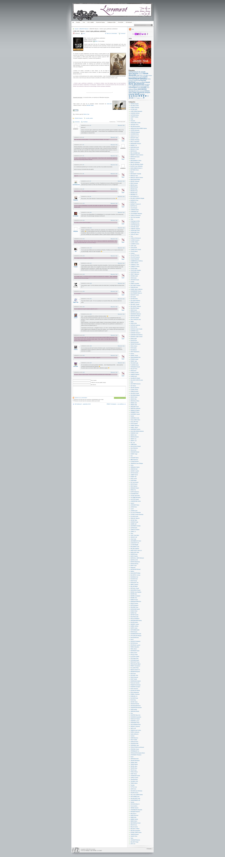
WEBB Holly (133, 817)
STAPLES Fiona (134, 741)
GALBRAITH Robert (135, 378)
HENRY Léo (133, 438)
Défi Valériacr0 (129, 22)
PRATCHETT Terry (135, 662)
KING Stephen (134, 486)
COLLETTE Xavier (135, 255)
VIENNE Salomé (134, 807)
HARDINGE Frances (135, 429)
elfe (141, 77)
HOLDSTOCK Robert (136, 446)
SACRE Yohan (134, 702)
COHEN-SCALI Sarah (136, 249)
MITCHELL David (135, 588)
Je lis (84, 22)
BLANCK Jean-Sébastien (137, 166)
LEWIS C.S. (133, 531)
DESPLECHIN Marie (135, 315)
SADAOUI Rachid (135, 703)
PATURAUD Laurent (135, 645)
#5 (83, 164)
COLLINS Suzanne (135, 257)
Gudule (132, 416)
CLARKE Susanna (135, 240)
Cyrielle (132, 281)
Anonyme (133, 120)
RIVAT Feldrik (134, 679)
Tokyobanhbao (134, 779)
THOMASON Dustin (135, 775)
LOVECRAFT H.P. (135, 543)
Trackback (85, 121)
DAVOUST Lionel (135, 295)
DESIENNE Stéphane (136, 314)
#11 (91, 212)
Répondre (120, 125)
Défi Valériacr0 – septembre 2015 (83, 404)
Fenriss (132, 353)
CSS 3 (100, 850)
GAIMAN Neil (134, 376)
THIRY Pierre (134, 773)
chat (137, 75)
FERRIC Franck (134, 355)
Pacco (132, 639)
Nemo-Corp (86, 114)
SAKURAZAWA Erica (136, 705)
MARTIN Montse (134, 563)
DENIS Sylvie (134, 310)
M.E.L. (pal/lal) (91, 22)
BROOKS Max (134, 189)
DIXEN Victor (134, 323)
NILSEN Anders (134, 622)
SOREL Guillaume (135, 732)
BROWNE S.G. (134, 194)
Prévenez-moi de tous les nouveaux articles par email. (87, 401)
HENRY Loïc (134, 440)
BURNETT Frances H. (136, 204)
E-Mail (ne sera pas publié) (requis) (98, 382)
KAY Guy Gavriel (134, 482)
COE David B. (134, 247)
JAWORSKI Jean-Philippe (137, 463)
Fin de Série (120, 22)
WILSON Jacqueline (135, 830)
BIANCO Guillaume (135, 162)
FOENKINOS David (135, 367)
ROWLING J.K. (134, 696)
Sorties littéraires (135, 734)
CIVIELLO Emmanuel (136, 238)
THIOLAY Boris (134, 772)
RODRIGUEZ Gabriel (136, 681)
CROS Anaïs (133, 278)
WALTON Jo (133, 813)
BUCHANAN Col (135, 196)
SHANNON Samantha (136, 717)
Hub (132, 455)
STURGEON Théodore (136, 754)
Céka (132, 219)
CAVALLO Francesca (136, 215)
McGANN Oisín (134, 578)
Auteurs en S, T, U (135, 136)
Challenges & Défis (111, 22)
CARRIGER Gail (134, 211)
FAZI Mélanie (134, 349)
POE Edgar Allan (135, 658)
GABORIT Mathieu (135, 374)
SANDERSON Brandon (136, 707)
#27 (91, 362)
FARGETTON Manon (135, 344)
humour (132, 82)
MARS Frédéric (134, 556)
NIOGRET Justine (135, 624)
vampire (147, 92)
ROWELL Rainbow (135, 694)
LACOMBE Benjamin (136, 497)
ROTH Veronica (134, 688)
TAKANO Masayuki (135, 760)
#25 (91, 345)
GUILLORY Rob (134, 421)
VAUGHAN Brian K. (135, 804)
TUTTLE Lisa (134, 787)
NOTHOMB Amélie (135, 630)
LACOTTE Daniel (135, 499)
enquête (145, 77)
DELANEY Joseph (135, 304)
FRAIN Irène (133, 370)
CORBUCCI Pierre (135, 266)
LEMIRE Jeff (133, 524)
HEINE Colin (134, 435)
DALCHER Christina (135, 285)
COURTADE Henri (135, 272)
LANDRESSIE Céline (136, 501)
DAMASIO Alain (134, 287)
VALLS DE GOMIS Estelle (137, 794)
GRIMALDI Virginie (135, 410)
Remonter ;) (149, 848)
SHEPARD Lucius (135, 720)
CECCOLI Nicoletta (135, 217)
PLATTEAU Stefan (135, 656)
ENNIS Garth (134, 338)
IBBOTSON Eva (134, 459)
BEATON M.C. (134, 151)
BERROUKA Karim (135, 156)
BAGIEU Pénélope (135, 139)
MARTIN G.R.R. (134, 560)
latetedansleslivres (77, 184)
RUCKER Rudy (134, 698)
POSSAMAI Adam (135, 660)
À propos (78, 22)
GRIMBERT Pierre (135, 412)
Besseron (133, 158)
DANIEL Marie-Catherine (136, 289)
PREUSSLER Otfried (135, 664)
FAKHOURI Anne (135, 342)
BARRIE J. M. (134, 145)
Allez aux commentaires (112, 33)
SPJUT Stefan (134, 739)
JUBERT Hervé (134, 474)
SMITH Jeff (133, 728)
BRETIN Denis (134, 185)
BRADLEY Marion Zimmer (137, 177)
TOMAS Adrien (134, 783)
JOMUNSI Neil (134, 469)
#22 (84, 306)
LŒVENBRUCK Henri (136, 541)
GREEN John (134, 402)
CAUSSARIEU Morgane (136, 213)
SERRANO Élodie (135, 711)
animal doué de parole (137, 72)
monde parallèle (144, 86)
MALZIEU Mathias (135, 548)
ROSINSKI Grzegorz (135, 686)
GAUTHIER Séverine (136, 384)
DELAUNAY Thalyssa (136, 306)
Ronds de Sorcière (135, 683)
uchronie (141, 91)
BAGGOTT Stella (135, 137)
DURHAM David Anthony (136, 334)
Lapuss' (132, 503)
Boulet (132, 172)
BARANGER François (136, 143)
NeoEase (88, 850)
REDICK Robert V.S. (135, 669)
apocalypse (133, 73)
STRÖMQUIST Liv (135, 751)
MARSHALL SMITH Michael (137, 558)
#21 (91, 298)
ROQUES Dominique (136, 684)
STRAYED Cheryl (135, 749)
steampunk (132, 91)
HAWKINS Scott (134, 433)
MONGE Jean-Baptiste (136, 592)
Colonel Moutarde (135, 259)
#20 (84, 291)
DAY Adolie (133, 296)
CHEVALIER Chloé (135, 230)
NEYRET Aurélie (134, 614)
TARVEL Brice (134, 766)
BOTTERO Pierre (135, 170)
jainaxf (75, 317)
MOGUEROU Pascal (135, 590)
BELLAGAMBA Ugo (135, 153)
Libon (132, 533)
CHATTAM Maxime (135, 225)
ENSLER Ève (134, 340)
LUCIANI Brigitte (134, 544)
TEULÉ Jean (134, 770)
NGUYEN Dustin (134, 616)
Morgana (75, 231)
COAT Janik (133, 245)
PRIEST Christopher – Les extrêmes (115, 404)
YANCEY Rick (134, 836)
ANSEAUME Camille (135, 122)
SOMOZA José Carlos (136, 730)
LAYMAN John (134, 510)
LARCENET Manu (135, 505)
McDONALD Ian (134, 577)
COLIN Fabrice (134, 251)
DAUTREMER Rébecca (136, 293)
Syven (132, 756)
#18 (84, 274)
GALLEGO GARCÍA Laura (137, 380)
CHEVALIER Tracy (135, 232)
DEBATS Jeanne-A (135, 302)
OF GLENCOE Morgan (136, 635)
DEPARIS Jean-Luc (135, 312)
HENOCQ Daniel (135, 437)
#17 (91, 263)
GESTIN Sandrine (135, 387)
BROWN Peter (134, 192)
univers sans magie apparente (139, 91)
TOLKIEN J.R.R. (134, 781)
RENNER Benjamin (135, 671)
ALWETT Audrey (134, 117)
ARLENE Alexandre (135, 126)
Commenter (122, 33)
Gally (132, 382)
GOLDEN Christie (135, 393)
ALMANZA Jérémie (135, 113)
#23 (91, 314)
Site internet (93, 384)
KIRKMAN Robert (135, 488)
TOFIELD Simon (134, 777)
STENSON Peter (134, 743)
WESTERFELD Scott (135, 823)
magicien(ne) (136, 86)
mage (130, 86)
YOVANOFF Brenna (135, 840)
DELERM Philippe (135, 308)
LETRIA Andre (134, 527)
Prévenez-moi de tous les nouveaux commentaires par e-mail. (89, 399)
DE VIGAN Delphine (135, 300)
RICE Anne (133, 673)
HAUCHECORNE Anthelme (137, 431)
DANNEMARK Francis (136, 291)
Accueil (73, 22)
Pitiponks (75, 200)
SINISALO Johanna (135, 726)
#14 (84, 238)
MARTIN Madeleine (135, 561)
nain (139, 87)
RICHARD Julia (134, 675)
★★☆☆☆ (140, 98)
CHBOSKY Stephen (135, 228)
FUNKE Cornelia (135, 372)
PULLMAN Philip (135, 667)
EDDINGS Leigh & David (136, 336)
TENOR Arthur (134, 768)
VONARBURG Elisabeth (136, 809)
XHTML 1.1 (95, 850)
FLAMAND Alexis (135, 365)
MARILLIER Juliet (135, 552)
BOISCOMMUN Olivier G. (137, 168)
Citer (124, 125)
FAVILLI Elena (134, 346)
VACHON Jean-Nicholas (136, 791)
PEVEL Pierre (134, 652)
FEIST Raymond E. (135, 351)
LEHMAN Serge (134, 522)
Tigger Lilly (75, 302)
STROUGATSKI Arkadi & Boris (138, 753)
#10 (84, 203)
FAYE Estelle (134, 348)
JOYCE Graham (134, 472)
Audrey (76, 349)
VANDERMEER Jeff (135, 800)
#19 (91, 283)
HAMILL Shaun (134, 427)
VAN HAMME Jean (135, 796)
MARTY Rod (133, 565)
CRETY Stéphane (135, 274)
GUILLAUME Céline (135, 419)
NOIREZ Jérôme (134, 626)
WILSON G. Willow (135, 828)
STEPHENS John (135, 745)
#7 (90, 181)
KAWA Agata (133, 480)
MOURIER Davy (134, 607)
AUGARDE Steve (135, 134)
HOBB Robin (134, 444)
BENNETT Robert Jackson (137, 155)
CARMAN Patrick (135, 209)
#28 (84, 372)
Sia (75, 251)
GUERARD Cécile (135, 418)
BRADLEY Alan (134, 175)
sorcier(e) (142, 89)
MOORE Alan (134, 594)
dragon (134, 77)
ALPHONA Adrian (135, 115)
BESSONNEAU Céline (136, 160)
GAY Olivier (133, 385)
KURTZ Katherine (135, 491)
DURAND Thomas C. (136, 332)
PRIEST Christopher (135, 666)
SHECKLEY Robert (135, 719)
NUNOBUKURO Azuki (136, 633)
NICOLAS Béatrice (135, 618)
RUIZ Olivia (133, 700)
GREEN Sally (134, 404)
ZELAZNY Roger (135, 842)
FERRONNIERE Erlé (135, 357)
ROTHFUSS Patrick (135, 690)
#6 (83, 173)
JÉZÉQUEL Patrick (135, 467)
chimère (141, 75)
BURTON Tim (134, 206)
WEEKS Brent (134, 821)
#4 (83, 155)
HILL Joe (133, 442)
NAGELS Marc (134, 611)
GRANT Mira (134, 399)
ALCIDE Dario (134, 109)
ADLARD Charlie (135, 105)
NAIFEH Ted (133, 613)
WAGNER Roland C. (135, 811)
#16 (84, 255)
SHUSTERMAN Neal (136, 724)
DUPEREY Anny (134, 330)
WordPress (76, 850)
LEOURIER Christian (136, 525)
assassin (141, 73)
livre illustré (146, 82)
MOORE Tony (134, 597)
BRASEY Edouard (135, 181)
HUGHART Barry (135, 457)
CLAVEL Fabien (134, 242)
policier (91, 118)
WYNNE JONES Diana (136, 832)
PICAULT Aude (134, 654)
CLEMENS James (135, 243)
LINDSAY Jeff (134, 537)
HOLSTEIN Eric (134, 448)
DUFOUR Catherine (135, 325)
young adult (134, 94)
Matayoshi (133, 567)
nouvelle (87, 118)
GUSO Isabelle (134, 423)
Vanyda (132, 802)
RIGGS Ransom (134, 677)
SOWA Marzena (134, 738)
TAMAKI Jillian (134, 762)
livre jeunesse (136, 83)
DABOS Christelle (135, 283)
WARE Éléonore (134, 815)
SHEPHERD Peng (135, 722)
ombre (148, 87)
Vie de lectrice (134, 806)
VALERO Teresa (134, 792)
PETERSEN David (135, 650)
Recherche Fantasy (100, 22)
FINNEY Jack (134, 361)
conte (144, 75)
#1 (90, 125)
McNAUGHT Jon (134, 582)
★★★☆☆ (133, 98)
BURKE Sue (133, 202)
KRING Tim (133, 490)
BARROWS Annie (135, 147)
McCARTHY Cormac (135, 575)
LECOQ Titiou (134, 520)
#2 (83, 137)
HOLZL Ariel (133, 450)
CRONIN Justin (134, 276)
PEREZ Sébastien (135, 647)
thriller (137, 91)
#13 (91, 227)
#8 (83, 189)
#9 (90, 196)
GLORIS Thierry (134, 389)
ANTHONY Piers (134, 124)
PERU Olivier (134, 649)
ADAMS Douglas (135, 103)
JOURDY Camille (135, 471)
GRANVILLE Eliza (135, 401)
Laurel (132, 508)
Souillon (132, 736)
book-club (109, 103)
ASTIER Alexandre (135, 130)
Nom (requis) (94, 380)
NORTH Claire (134, 628)
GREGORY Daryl (135, 406)
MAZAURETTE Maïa (135, 573)
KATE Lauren (134, 478)
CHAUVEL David (135, 226)
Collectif (132, 253)
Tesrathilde (75, 216)
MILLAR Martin (134, 586)
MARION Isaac (134, 554)
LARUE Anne (134, 507)
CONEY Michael (134, 262)
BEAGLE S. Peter (135, 149)
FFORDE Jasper (134, 359)
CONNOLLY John (135, 264)
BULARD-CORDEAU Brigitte (137, 198)
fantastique (134, 78)
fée (139, 80)
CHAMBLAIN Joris (135, 223)
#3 (83, 144)
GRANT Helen (134, 397)
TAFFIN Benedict (135, 758)
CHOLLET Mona (134, 234)
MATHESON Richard (135, 569)
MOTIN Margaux (134, 605)
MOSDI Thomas (134, 603)
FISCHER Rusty (134, 363)
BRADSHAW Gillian (135, 179)
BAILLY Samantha (135, 141)
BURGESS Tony (134, 200)
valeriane (75, 366)
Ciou (132, 236)
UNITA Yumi (133, 789)
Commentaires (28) (121, 121)
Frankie (76, 266)
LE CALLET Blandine (136, 512)
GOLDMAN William (135, 395)
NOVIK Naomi (134, 631)
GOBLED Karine (134, 391)
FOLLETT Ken (134, 368)
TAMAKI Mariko (134, 764)
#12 (84, 220)
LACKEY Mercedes (135, 495)
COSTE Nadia (134, 268)
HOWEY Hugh (134, 454)
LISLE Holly (133, 539)
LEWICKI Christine (135, 529)
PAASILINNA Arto (135, 637)
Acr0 (84, 33)
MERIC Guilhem (134, 584)
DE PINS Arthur (134, 298)
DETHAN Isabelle (135, 317)
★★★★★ (133, 96)
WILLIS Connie (134, 826)
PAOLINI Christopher (135, 641)
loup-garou (147, 84)
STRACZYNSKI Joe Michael (137, 747)
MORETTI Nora (134, 599)
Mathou (132, 571)
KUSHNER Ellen (135, 493)
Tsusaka (132, 785)
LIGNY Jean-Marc (135, 535)
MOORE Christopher (135, 596)
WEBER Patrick (134, 819)
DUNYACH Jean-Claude (136, 329)
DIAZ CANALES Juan (136, 319)
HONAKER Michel (135, 452)
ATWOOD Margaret (135, 132)
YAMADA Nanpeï (135, 834)
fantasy (143, 78)
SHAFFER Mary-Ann (135, 715)
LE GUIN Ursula (134, 516)
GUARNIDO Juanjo (135, 414)
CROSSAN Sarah (135, 279)
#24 (84, 335)
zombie (142, 94)
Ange (132, 119)
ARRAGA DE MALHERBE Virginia (139, 128)
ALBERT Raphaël (135, 107)
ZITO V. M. (133, 843)
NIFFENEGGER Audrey (136, 620)
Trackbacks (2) (112, 121)
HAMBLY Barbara (135, 425)
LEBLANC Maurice (83, 28)
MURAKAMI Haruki (135, 609)
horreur (143, 80)
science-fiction (133, 89)
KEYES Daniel (134, 484)
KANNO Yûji (133, 476)
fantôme (136, 80)
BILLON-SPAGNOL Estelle (137, 164)
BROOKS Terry (134, 190)
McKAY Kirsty (134, 580)
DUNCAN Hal (134, 327)
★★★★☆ (143, 95)
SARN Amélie (134, 709)
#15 (91, 247)
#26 (84, 355)
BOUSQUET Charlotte (136, 173)
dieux (147, 75)
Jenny (132, 465)
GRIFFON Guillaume (135, 408)
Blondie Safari (90, 105)
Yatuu (132, 838)
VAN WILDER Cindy (135, 798)
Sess (132, 713)
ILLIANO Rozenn (135, 461)
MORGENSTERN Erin (136, 601)
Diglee (132, 321)
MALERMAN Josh (135, 546)
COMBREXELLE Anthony (137, 261)
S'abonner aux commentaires (81, 397)
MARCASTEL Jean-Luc (136, 550)
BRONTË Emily (134, 187)
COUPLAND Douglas (136, 270)
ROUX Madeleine (135, 692)
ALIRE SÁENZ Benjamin (136, 111)
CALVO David (134, 208)
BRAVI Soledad (134, 183)
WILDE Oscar (134, 825)
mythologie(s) (133, 87)
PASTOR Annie (134, 643)
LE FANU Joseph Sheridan (137, 514)
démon (138, 77)
